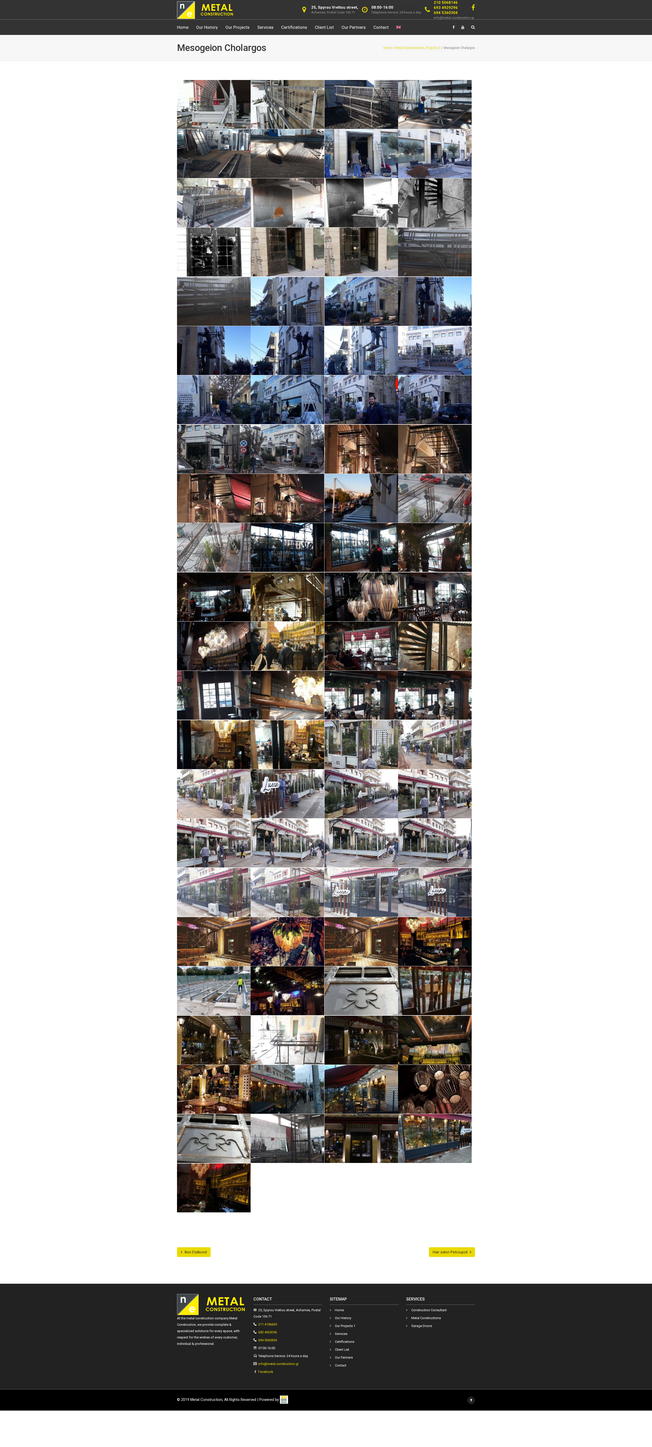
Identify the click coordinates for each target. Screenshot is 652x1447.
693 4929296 (446, 7)
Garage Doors (421, 1326)
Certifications (294, 27)
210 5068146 (446, 2)
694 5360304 (446, 12)
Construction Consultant (429, 1310)
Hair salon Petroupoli (451, 1252)
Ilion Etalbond (195, 1252)
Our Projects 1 (345, 1326)
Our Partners (354, 27)
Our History (207, 27)
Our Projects (237, 27)
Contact (381, 27)
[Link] (473, 8)
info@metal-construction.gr (454, 18)
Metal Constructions (426, 1318)
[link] (284, 1399)
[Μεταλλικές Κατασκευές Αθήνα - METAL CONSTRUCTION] (205, 9)
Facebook (265, 1372)
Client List (324, 27)
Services (265, 27)
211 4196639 (267, 1324)
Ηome (182, 27)
